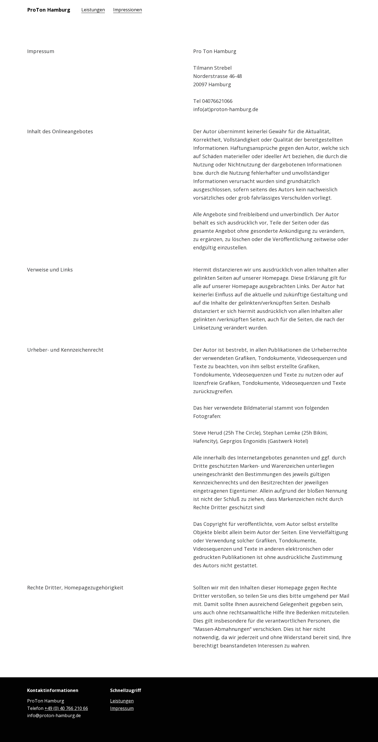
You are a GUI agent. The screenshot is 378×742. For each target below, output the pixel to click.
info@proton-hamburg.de (54, 715)
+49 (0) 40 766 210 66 (66, 708)
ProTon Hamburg (48, 9)
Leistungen (122, 701)
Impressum (122, 708)
